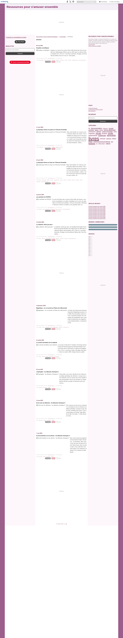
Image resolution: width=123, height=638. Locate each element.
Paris (90, 142)
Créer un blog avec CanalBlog (95, 45)
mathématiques (93, 135)
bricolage (104, 133)
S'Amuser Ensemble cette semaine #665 (97, 206)
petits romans (101, 143)
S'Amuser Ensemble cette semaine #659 (97, 213)
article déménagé (110, 130)
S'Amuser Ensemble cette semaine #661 (97, 210)
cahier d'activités (107, 131)
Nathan (114, 138)
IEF (89, 128)
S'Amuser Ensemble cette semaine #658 (97, 214)
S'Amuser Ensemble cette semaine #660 (97, 211)
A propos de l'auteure (93, 108)
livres (94, 138)
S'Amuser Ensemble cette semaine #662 (97, 209)
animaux (91, 130)
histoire (92, 144)
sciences (102, 135)
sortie (110, 133)
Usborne (105, 128)
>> (66, 523)
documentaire (96, 128)
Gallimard (108, 138)
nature (108, 143)
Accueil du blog (92, 44)
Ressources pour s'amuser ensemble (47, 36)
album (97, 130)
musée (111, 128)
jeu (112, 141)
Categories (62, 36)
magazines (92, 133)
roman (115, 131)
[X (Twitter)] (70, 2)
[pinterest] (73, 2)
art (96, 143)
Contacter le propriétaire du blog (16, 37)
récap (98, 133)
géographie (111, 135)
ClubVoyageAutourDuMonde (101, 141)
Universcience (92, 131)
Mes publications (92, 110)
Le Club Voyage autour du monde (96, 109)
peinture (98, 131)
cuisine (101, 130)
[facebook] (67, 2)
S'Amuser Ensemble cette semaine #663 (97, 207)
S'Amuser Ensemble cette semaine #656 (97, 217)
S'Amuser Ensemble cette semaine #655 (97, 218)
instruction (102, 138)
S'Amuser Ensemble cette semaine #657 (97, 215)
